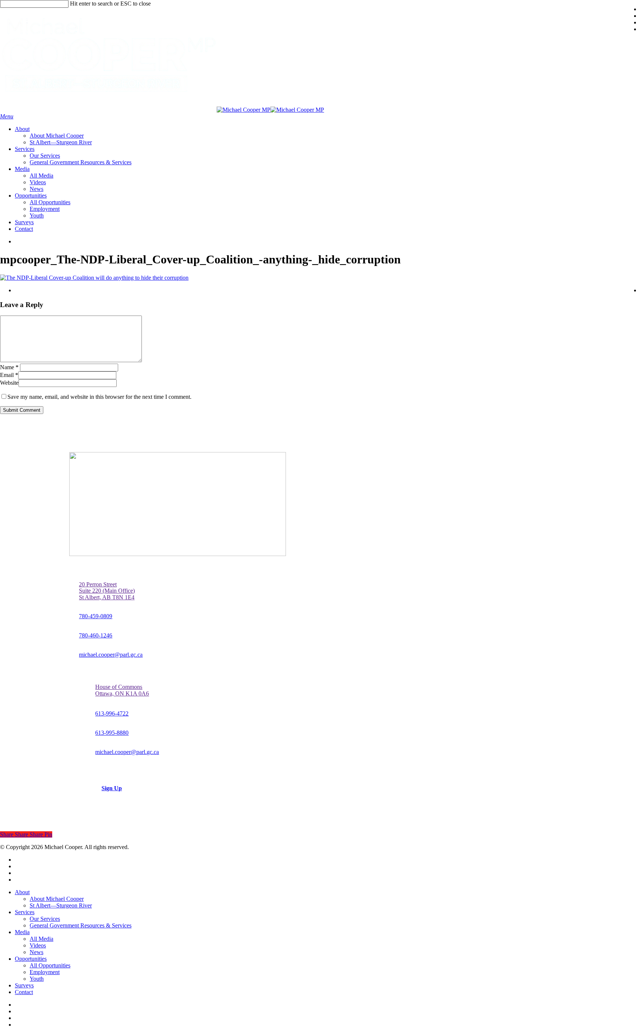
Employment (45, 972)
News (36, 952)
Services (24, 912)
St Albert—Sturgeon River (61, 905)
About (22, 892)
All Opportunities (50, 965)
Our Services (45, 919)
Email (9, 375)
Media (22, 932)
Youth (37, 979)
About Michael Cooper (57, 899)
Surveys (24, 985)
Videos (38, 945)
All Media (41, 939)
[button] (6, 116)
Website (9, 383)
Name (9, 367)
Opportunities (31, 959)
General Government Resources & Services (80, 925)
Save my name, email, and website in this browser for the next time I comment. (99, 397)
